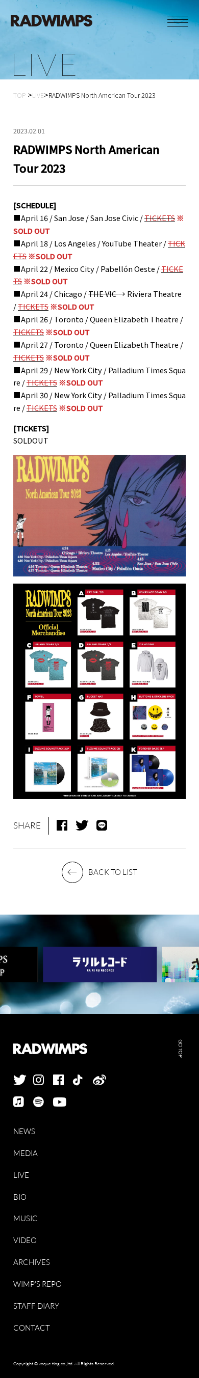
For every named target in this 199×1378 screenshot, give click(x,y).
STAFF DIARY (36, 1306)
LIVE (21, 1175)
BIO (20, 1197)
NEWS (24, 1131)
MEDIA (25, 1153)
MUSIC (25, 1219)
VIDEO (25, 1240)
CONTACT (31, 1328)
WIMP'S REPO (37, 1284)
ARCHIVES (31, 1262)
